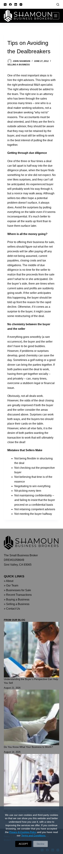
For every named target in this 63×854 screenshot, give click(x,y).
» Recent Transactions (18, 594)
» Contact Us (12, 608)
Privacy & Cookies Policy (22, 832)
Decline (40, 844)
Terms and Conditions (33, 835)
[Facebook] (10, 4)
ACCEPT (23, 844)
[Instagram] (21, 4)
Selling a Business (18, 64)
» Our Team (11, 585)
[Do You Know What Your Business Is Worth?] (31, 717)
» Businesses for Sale (17, 590)
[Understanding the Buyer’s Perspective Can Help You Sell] (31, 649)
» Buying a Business (16, 599)
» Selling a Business (16, 604)
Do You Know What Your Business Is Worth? (28, 747)
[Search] (58, 4)
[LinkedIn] (15, 4)
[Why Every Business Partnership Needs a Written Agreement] (31, 781)
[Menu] (55, 15)
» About (8, 580)
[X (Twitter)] (5, 4)
